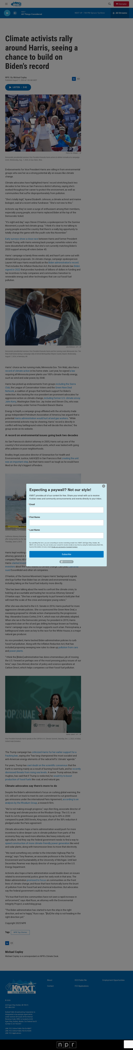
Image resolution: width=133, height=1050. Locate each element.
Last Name (34, 530)
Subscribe (66, 554)
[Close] (104, 486)
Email (32, 504)
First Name (34, 517)
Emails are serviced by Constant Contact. (64, 547)
